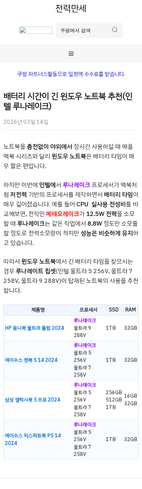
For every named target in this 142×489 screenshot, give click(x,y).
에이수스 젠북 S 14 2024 (31, 360)
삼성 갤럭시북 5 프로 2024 (32, 399)
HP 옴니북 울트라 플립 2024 (34, 328)
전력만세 (71, 8)
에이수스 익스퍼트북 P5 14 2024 (33, 439)
